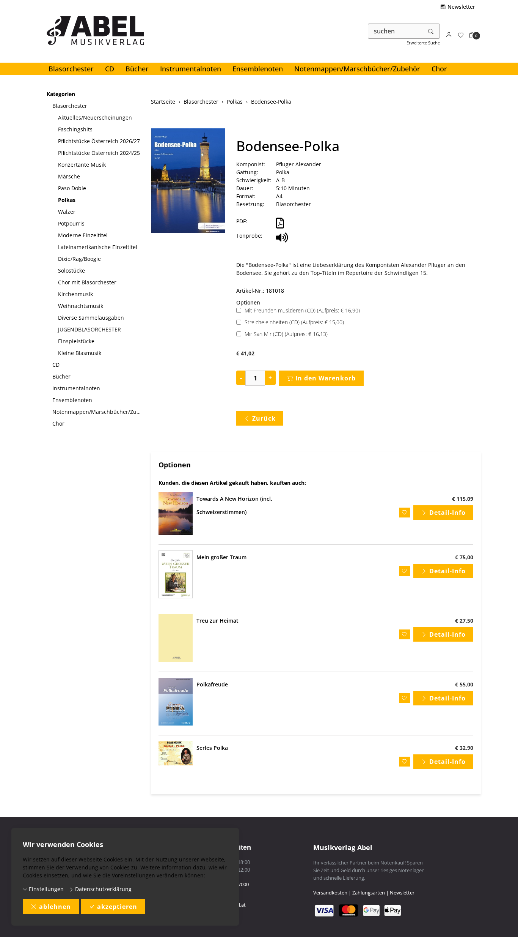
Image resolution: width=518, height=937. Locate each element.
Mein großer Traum (221, 557)
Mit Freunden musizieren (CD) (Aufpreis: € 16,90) (302, 310)
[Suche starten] (431, 31)
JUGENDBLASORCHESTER (89, 329)
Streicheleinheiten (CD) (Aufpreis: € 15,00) (294, 322)
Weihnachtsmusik (80, 305)
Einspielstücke (76, 341)
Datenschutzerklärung (103, 889)
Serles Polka (212, 747)
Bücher (137, 68)
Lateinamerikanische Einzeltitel (97, 247)
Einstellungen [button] (45, 889)
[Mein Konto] (449, 35)
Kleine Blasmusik (79, 353)
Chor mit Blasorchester (87, 282)
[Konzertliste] (460, 35)
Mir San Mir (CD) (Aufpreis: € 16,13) (286, 334)
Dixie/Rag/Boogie (79, 258)
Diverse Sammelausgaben (91, 317)
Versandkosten (330, 892)
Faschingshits (75, 129)
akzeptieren (117, 906)
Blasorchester (71, 68)
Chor (439, 68)
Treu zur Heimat (217, 620)
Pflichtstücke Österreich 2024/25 (99, 152)
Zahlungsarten (368, 892)
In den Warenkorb (325, 378)
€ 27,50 (464, 620)
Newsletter (460, 6)
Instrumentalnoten (190, 68)
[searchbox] (395, 31)
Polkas (66, 199)
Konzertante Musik (82, 164)
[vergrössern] (188, 182)
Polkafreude (212, 684)
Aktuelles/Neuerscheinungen (95, 117)
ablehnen (55, 906)
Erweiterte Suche (423, 43)
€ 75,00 (464, 557)
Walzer (66, 211)
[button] (472, 35)
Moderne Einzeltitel (83, 235)
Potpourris (71, 223)
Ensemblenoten (257, 68)
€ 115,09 (462, 498)
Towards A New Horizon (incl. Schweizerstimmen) (234, 505)
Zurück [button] (264, 418)
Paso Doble (72, 188)
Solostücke (71, 270)
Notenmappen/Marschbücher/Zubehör (357, 68)
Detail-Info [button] (447, 512)
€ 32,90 (464, 747)
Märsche (69, 176)
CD (109, 68)
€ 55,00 (464, 684)
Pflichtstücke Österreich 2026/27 (99, 141)
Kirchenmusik (75, 294)
